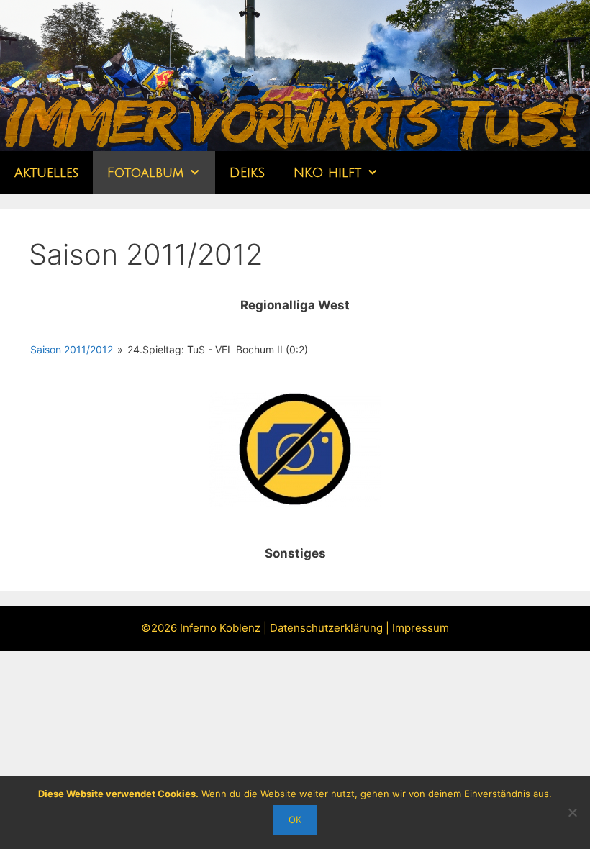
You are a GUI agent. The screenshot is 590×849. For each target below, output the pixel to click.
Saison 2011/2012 (71, 349)
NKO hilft (327, 172)
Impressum (420, 628)
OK (295, 819)
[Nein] (572, 812)
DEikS (247, 172)
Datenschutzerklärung (326, 628)
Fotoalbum (145, 172)
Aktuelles (46, 172)
